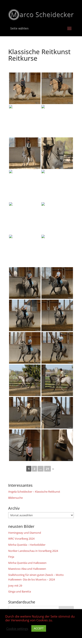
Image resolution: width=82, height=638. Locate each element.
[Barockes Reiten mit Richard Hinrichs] (25, 88)
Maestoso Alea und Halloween (27, 569)
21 (47, 469)
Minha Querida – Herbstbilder (26, 545)
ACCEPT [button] (39, 628)
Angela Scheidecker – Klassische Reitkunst (34, 491)
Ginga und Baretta (19, 591)
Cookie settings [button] (17, 628)
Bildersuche (15, 498)
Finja (11, 557)
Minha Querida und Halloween (27, 563)
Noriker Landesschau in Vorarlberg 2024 (33, 551)
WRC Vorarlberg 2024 (21, 538)
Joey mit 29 (15, 585)
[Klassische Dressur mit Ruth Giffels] (57, 250)
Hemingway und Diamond (24, 533)
